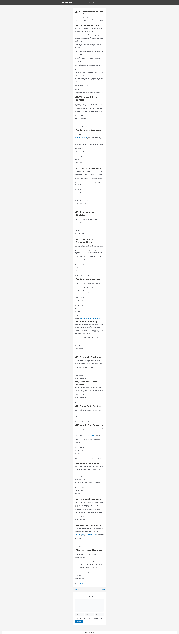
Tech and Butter (67, 2)
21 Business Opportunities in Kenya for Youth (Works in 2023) (90, 318)
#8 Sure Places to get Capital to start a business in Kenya (89, 583)
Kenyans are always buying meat (81, 137)
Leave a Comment (78, 14)
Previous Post (76, 589)
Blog (89, 2)
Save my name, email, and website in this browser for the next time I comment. (90, 618)
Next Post (103, 589)
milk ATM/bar (91, 435)
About (93, 2)
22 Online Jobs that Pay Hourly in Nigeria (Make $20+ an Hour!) (90, 208)
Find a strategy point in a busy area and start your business (85, 534)
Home (86, 2)
